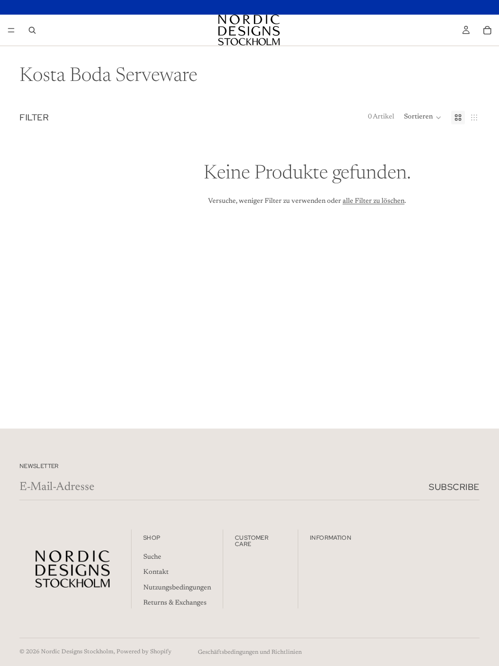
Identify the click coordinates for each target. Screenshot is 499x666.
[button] (422, 117)
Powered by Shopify (144, 652)
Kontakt (156, 572)
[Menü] (11, 30)
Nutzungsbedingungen (177, 588)
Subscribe (454, 486)
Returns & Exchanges (175, 603)
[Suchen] (32, 30)
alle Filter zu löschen (373, 201)
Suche (152, 557)
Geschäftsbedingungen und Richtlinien (250, 652)
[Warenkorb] (487, 30)
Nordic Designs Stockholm (77, 652)
